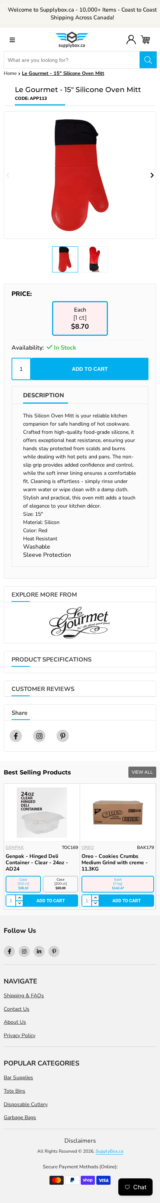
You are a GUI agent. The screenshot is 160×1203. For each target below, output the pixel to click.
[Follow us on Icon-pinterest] (54, 951)
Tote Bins (14, 1091)
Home (10, 73)
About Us (15, 1022)
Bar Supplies (18, 1077)
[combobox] (72, 59)
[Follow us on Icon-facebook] (9, 951)
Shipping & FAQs (24, 995)
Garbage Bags (20, 1117)
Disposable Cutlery (26, 1104)
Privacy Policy (19, 1035)
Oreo (77, 847)
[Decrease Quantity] (8, 903)
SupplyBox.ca (109, 1151)
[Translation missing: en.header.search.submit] (148, 59)
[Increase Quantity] (8, 898)
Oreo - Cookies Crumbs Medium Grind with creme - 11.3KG (104, 862)
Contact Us (16, 1009)
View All (142, 772)
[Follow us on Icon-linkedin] (39, 951)
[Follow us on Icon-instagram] (24, 951)
